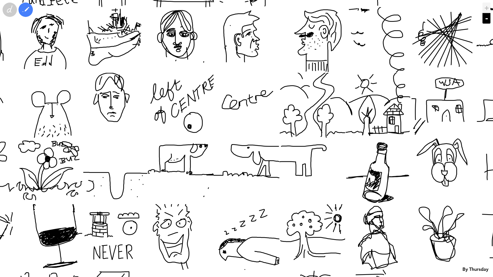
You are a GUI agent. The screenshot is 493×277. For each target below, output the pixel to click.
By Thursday (475, 269)
